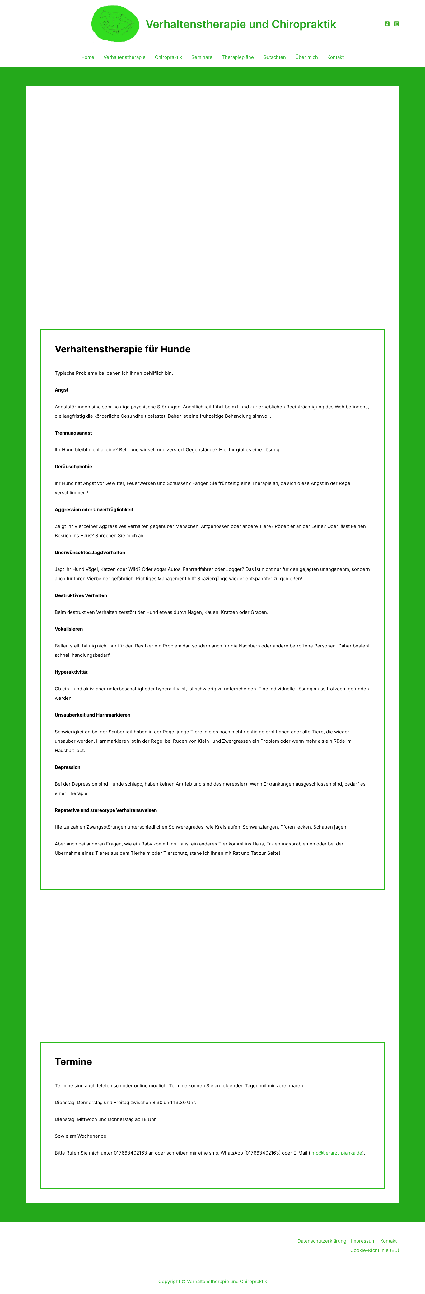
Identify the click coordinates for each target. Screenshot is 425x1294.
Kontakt (335, 57)
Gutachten (274, 57)
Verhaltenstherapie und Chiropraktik (241, 24)
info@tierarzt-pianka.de (336, 1153)
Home (87, 57)
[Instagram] (396, 24)
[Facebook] (387, 24)
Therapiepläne (238, 57)
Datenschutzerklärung (321, 1241)
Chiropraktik (168, 57)
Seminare (202, 57)
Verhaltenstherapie (125, 57)
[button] (45, 215)
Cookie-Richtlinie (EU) (374, 1250)
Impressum (363, 1241)
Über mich (306, 57)
